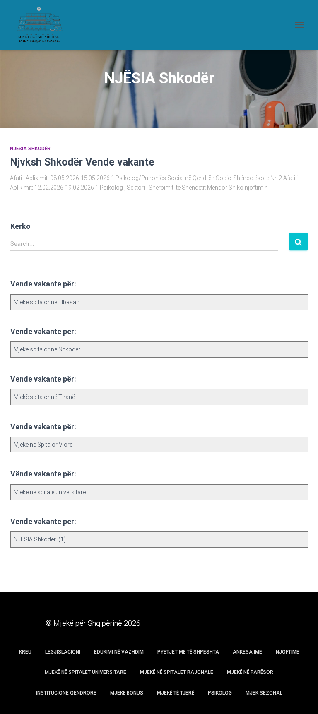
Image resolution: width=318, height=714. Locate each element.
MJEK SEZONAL (264, 693)
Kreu (25, 652)
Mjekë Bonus (126, 693)
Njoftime (287, 652)
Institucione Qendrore (66, 693)
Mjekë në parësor (250, 672)
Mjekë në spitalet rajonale (176, 672)
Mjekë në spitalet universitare (85, 672)
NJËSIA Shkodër (30, 148)
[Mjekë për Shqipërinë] (42, 25)
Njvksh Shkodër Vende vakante (82, 162)
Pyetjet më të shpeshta (188, 652)
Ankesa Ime (247, 652)
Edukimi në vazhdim (119, 652)
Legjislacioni (62, 652)
